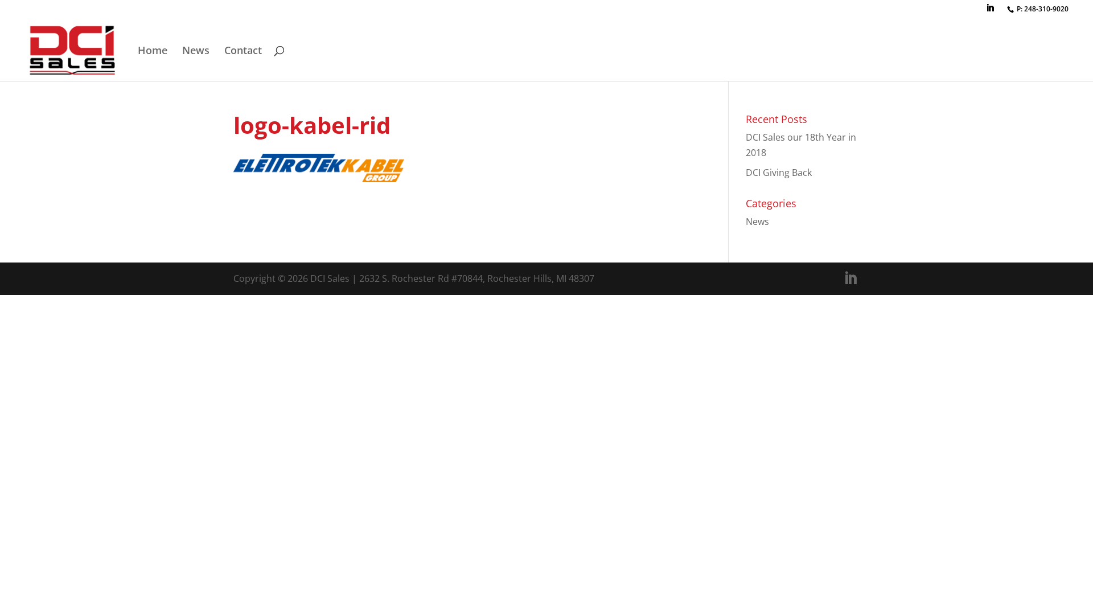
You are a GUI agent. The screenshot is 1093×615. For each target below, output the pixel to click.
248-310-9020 (1046, 9)
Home (152, 51)
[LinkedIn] (990, 11)
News (195, 51)
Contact (243, 51)
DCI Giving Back (779, 172)
